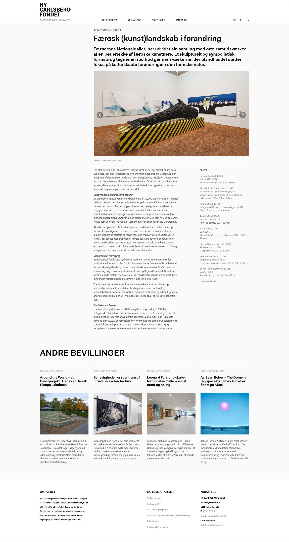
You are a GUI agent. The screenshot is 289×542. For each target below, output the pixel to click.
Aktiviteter (158, 20)
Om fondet (181, 20)
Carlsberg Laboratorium (157, 527)
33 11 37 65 (209, 511)
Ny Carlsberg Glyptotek (157, 510)
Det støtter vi (109, 20)
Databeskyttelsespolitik (212, 525)
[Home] (64, 11)
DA (234, 20)
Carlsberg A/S (153, 504)
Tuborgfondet (153, 521)
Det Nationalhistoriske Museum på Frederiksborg (168, 516)
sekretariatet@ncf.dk (214, 516)
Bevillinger (134, 20)
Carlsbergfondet (154, 498)
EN (240, 20)
